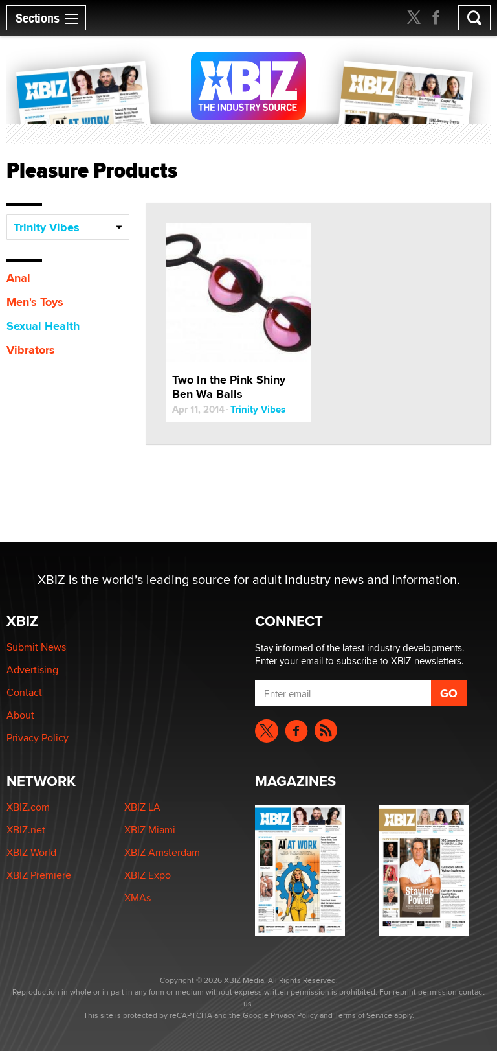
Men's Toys (34, 302)
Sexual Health (43, 326)
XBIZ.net (25, 829)
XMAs (137, 897)
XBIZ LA (142, 807)
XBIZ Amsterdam (162, 852)
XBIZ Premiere (38, 875)
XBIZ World (31, 852)
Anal (18, 278)
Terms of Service (363, 1015)
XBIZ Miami (149, 829)
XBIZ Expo (147, 875)
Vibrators (30, 349)
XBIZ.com (28, 807)
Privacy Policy (37, 737)
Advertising (32, 669)
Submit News (36, 647)
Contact (24, 692)
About (20, 715)
